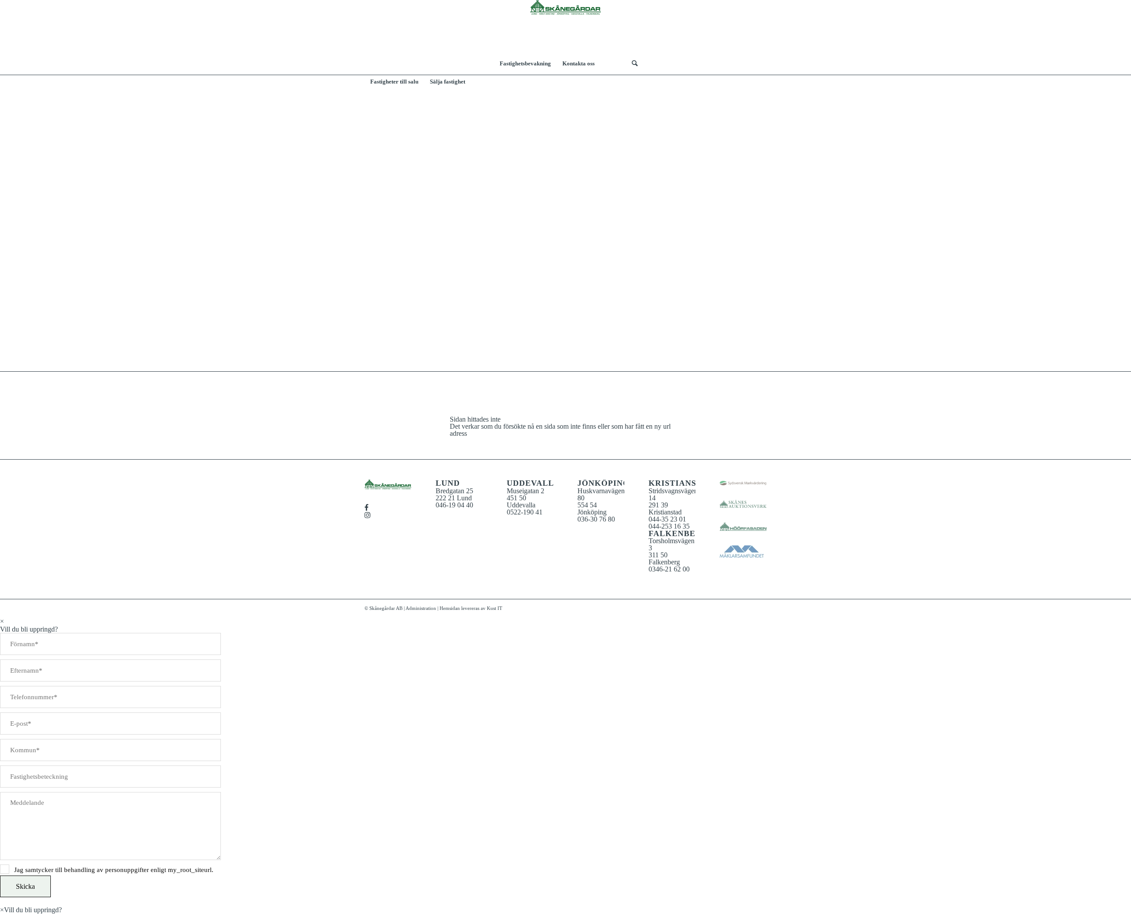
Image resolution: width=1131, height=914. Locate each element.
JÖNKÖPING (603, 483)
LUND (448, 483)
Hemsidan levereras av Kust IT (471, 608)
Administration (421, 608)
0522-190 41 (525, 512)
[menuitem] (525, 64)
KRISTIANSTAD (681, 483)
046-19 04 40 (454, 505)
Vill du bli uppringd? (33, 910)
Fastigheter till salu (394, 81)
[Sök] (632, 64)
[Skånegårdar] (565, 26)
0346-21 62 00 (669, 569)
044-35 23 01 (667, 519)
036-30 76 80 (596, 519)
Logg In (613, 64)
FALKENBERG (678, 533)
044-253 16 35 (669, 526)
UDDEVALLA (533, 483)
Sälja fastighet (447, 81)
